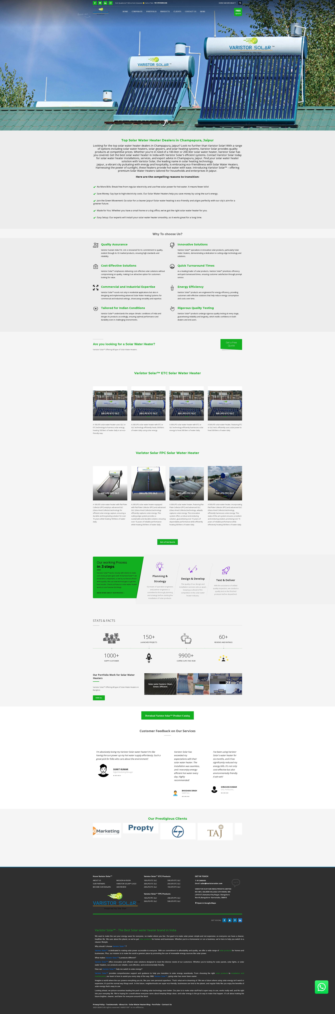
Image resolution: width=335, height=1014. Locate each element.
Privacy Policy (99, 1004)
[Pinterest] (235, 920)
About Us (123, 1004)
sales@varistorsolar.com (211, 883)
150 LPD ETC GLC (174, 887)
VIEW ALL (99, 698)
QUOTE (238, 12)
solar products (145, 939)
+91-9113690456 (160, 3)
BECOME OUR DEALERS (102, 887)
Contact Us (167, 1004)
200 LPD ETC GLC (150, 887)
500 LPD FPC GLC (174, 901)
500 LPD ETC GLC (174, 880)
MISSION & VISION (123, 880)
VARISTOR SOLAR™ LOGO (126, 883)
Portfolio (156, 1004)
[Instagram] (111, 3)
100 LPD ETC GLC (150, 880)
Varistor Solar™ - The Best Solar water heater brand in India (135, 930)
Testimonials (112, 1004)
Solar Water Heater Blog (139, 1004)
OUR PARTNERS (99, 883)
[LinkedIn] (105, 3)
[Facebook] (95, 3)
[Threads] (100, 3)
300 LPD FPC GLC (150, 901)
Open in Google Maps (206, 903)
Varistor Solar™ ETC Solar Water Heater (167, 373)
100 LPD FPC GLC (150, 898)
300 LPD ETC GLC (150, 883)
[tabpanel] (167, 65)
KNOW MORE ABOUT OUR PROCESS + (110, 593)
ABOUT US (97, 880)
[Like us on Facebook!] (224, 920)
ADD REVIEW (121, 887)
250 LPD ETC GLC (174, 883)
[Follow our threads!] (230, 920)
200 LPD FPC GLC (174, 898)
